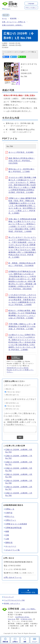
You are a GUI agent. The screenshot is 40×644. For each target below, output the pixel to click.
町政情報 (13, 18)
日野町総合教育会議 (13, 528)
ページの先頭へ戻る (28, 592)
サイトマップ (9, 597)
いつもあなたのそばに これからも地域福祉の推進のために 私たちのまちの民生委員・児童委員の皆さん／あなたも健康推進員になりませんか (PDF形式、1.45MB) (22, 300)
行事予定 (9, 513)
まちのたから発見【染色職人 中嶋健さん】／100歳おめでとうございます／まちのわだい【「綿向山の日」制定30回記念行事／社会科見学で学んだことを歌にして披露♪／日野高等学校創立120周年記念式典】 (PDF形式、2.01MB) (22, 185)
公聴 (7, 539)
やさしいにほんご (31, 7)
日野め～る (9, 509)
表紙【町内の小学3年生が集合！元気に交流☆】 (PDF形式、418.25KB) (22, 160)
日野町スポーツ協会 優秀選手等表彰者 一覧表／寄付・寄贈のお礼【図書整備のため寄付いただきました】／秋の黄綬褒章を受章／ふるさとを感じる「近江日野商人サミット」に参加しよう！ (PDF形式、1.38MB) (22, 205)
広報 (7, 535)
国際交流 (9, 542)
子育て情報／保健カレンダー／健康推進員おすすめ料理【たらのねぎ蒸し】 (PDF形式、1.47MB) (22, 326)
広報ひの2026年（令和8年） (12, 25)
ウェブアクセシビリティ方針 (14, 600)
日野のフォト (10, 520)
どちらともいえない (13, 392)
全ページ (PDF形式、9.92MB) (21, 152)
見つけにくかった (12, 409)
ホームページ (10, 546)
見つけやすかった (12, 403)
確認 (20, 437)
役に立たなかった (12, 395)
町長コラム (9, 516)
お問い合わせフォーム (13, 577)
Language (31, 3)
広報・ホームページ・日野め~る (13, 22)
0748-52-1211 (26, 619)
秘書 (7, 531)
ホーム (4, 18)
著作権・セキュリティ (12, 603)
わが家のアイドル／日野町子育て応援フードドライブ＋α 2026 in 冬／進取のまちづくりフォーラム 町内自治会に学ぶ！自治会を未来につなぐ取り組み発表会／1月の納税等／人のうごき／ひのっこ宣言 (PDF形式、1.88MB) (22, 342)
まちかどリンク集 (12, 550)
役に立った (10, 389)
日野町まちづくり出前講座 (16, 524)
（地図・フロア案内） (28, 609)
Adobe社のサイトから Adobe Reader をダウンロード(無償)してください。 (20, 370)
